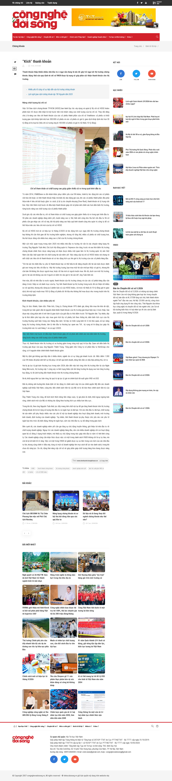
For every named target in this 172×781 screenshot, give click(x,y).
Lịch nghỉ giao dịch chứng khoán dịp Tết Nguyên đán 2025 (50, 94)
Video (129, 37)
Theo (90, 460)
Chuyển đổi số (48, 37)
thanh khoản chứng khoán (45, 468)
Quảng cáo (39, 3)
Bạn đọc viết (119, 188)
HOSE (33, 468)
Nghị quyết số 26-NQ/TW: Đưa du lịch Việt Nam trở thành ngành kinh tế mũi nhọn (34, 578)
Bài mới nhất (29, 544)
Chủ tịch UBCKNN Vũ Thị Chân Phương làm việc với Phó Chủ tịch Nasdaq (35, 516)
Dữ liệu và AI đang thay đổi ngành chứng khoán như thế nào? (94, 516)
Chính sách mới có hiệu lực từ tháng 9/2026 (34, 678)
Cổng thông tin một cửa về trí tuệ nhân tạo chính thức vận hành (90, 715)
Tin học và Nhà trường (116, 37)
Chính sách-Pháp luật (77, 37)
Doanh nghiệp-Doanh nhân (97, 37)
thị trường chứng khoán (63, 468)
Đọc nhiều (117, 90)
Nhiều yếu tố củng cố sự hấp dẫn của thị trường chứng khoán (51, 89)
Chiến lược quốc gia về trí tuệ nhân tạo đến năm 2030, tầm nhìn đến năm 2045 (62, 715)
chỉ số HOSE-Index (41, 472)
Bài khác (27, 483)
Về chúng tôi (17, 3)
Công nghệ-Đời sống (34, 37)
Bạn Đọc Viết (22, 726)
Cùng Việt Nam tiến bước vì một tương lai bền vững (91, 609)
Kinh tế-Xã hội (151, 46)
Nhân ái (88, 726)
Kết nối (116, 62)
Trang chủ (138, 46)
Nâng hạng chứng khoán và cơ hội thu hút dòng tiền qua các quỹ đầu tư (65, 516)
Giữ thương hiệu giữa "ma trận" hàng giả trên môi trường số (91, 576)
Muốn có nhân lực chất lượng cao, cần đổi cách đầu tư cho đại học (62, 643)
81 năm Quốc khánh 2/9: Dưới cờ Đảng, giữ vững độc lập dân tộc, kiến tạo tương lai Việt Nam (91, 643)
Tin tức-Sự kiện (18, 37)
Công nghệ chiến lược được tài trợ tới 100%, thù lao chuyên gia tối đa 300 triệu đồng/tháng (63, 610)
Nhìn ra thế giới (61, 37)
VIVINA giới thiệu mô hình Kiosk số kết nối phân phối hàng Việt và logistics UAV (35, 610)
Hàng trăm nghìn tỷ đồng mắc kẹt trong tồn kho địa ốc (62, 576)
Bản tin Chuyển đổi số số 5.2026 (128, 288)
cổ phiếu (30, 472)
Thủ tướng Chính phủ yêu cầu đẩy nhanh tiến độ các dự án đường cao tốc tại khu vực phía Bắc (35, 645)
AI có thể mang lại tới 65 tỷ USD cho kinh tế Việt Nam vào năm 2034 (91, 679)
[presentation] (25, 533)
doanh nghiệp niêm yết (79, 468)
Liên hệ (29, 3)
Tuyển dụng (52, 3)
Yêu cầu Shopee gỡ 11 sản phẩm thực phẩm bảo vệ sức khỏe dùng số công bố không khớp (62, 681)
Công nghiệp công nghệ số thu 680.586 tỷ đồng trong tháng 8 (35, 713)
